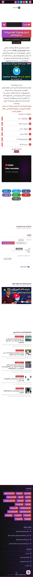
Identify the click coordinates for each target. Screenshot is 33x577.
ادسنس (27, 493)
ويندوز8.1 (18, 519)
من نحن (27, 553)
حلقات (27, 504)
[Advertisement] (18, 317)
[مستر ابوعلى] (16, 7)
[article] (16, 209)
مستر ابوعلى (10, 574)
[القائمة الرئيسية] (4, 24)
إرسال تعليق (6, 259)
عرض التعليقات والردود (8, 243)
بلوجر (27, 501)
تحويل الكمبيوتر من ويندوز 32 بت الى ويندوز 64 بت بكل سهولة (13, 353)
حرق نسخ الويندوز (8, 501)
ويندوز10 (8, 515)
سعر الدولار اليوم (24, 511)
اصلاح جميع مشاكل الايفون (22, 531)
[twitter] (21, 2)
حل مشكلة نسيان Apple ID (22, 539)
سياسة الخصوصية (24, 561)
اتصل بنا (27, 565)
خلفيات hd (18, 504)
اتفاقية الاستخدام (24, 557)
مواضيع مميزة (12, 511)
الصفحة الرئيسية (15, 39)
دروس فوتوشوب (24, 508)
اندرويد (18, 493)
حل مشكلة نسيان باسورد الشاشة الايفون (19, 543)
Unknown (19, 249)
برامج (20, 497)
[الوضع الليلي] (28, 572)
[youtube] (24, 2)
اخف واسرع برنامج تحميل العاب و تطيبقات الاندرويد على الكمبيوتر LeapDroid (15, 341)
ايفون (27, 497)
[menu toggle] (30, 2)
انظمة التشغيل (8, 493)
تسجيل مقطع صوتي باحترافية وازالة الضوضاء (14, 391)
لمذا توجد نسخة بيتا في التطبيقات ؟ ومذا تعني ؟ (14, 379)
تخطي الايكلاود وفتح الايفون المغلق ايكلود (18, 535)
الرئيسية (25, 25)
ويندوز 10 (7, 39)
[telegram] (26, 2)
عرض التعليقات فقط (21, 243)
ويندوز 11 (17, 515)
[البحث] (3, 2)
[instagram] (16, 2)
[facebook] (18, 2)
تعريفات (19, 501)
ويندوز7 (27, 519)
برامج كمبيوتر (10, 497)
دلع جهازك (13, 508)
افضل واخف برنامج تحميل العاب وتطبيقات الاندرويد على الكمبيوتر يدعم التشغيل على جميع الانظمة (13, 366)
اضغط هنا (16, 151)
